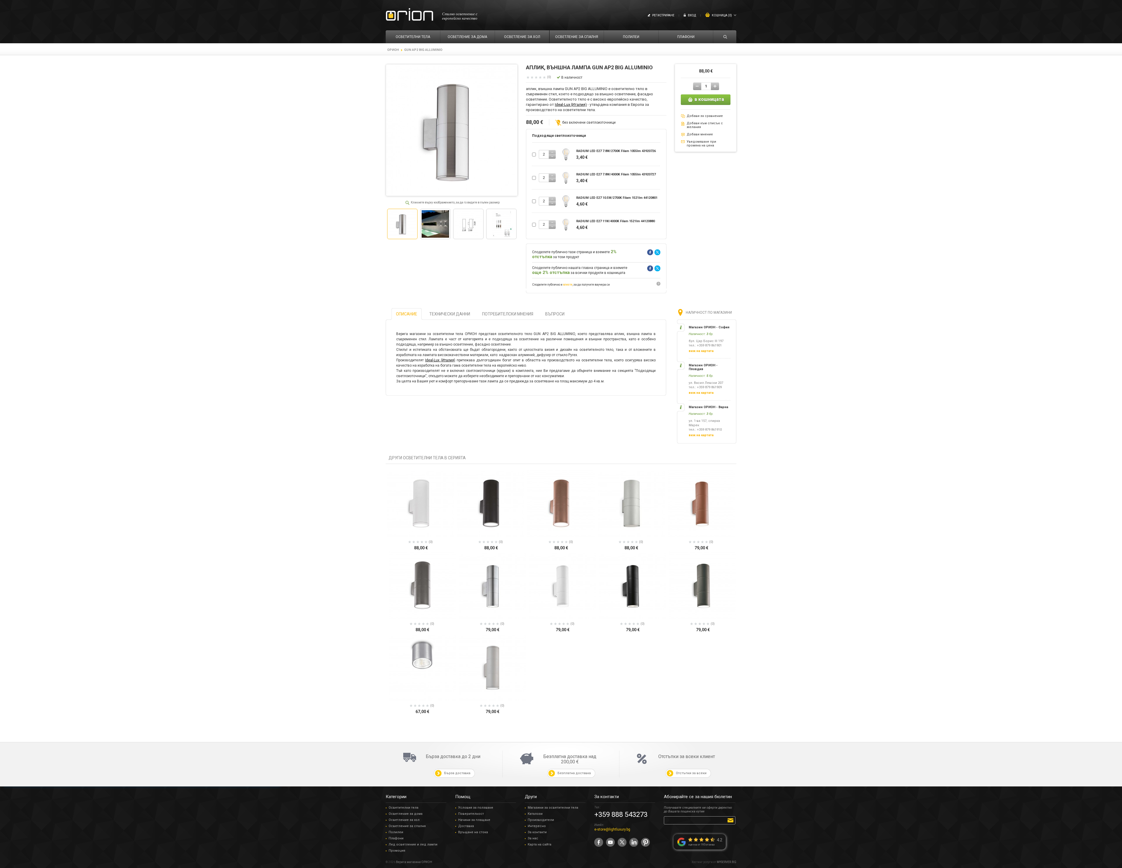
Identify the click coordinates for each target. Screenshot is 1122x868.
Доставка (466, 826)
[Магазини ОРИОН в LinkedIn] (633, 842)
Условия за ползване (475, 808)
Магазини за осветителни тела (553, 808)
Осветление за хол (404, 820)
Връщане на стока (473, 832)
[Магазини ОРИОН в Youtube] (610, 842)
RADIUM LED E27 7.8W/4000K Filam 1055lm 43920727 (616, 174)
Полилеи (396, 832)
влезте (567, 284)
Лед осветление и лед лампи (413, 844)
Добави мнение (700, 134)
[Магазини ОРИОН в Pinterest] (645, 842)
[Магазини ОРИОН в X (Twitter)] (622, 842)
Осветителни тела (403, 808)
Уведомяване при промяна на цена (701, 143)
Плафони (396, 838)
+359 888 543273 (620, 814)
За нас (533, 838)
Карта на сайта (539, 844)
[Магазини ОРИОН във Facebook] (598, 842)
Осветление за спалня (407, 826)
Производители (541, 820)
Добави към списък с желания (705, 125)
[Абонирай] (731, 820)
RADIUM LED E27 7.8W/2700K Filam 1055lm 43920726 (616, 151)
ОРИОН (393, 50)
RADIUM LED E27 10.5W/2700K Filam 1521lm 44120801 (616, 198)
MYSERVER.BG (726, 862)
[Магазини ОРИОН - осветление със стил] (409, 14)
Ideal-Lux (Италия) (571, 104)
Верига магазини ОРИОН (414, 862)
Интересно (537, 826)
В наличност (571, 77)
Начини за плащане (474, 820)
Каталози (535, 814)
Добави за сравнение (705, 116)
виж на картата (701, 351)
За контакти (537, 832)
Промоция (397, 851)
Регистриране (663, 15)
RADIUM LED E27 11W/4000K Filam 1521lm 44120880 (615, 221)
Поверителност (471, 814)
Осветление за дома (406, 814)
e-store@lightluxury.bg (612, 829)
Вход (692, 15)
